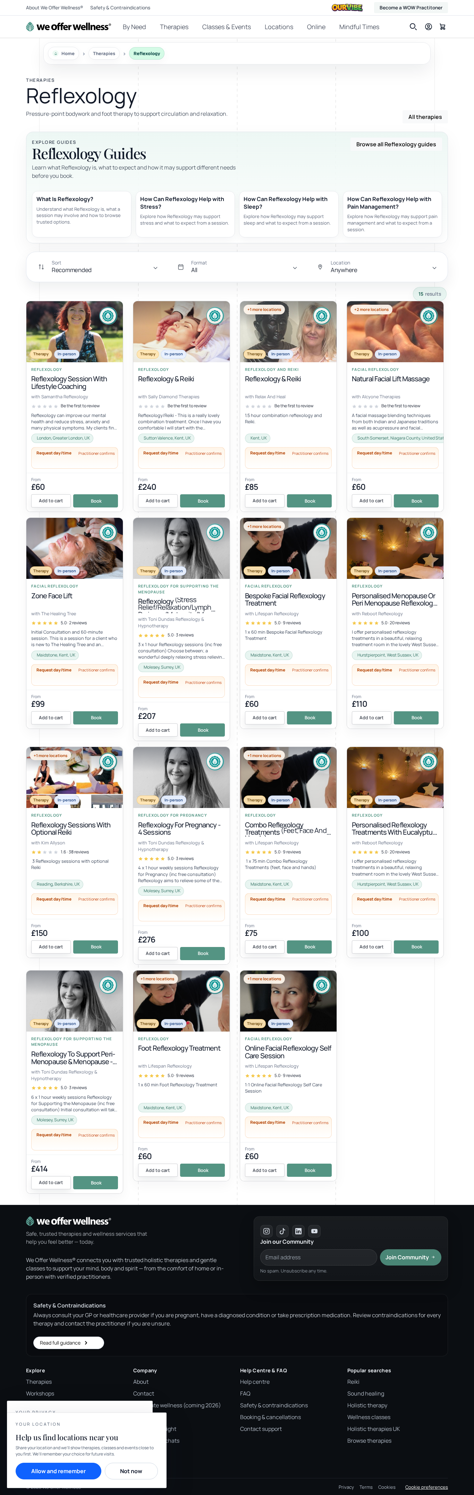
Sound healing (365, 1393)
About (141, 1381)
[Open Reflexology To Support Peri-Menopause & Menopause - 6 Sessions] (74, 1082)
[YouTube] (314, 1231)
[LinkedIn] (298, 1231)
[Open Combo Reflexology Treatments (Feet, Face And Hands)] (288, 852)
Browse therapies (369, 1440)
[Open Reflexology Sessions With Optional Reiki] (74, 852)
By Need (134, 27)
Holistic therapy (367, 1405)
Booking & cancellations (270, 1417)
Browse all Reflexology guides (396, 144)
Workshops (40, 1393)
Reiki (353, 1381)
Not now (131, 1471)
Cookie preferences (426, 1487)
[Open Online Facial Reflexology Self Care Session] (288, 1076)
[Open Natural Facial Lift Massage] (395, 406)
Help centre (255, 1381)
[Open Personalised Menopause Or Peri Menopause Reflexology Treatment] (395, 623)
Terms (366, 1487)
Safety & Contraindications (120, 8)
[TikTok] (282, 1231)
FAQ (245, 1393)
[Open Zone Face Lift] (74, 623)
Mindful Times (359, 27)
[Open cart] (442, 26)
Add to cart (51, 500)
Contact (143, 1393)
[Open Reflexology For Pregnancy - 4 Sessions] (181, 855)
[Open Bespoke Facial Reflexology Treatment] (288, 623)
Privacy (346, 1487)
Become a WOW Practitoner (411, 8)
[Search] (413, 27)
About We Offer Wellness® (54, 8)
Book (96, 501)
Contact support (261, 1429)
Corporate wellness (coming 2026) (177, 1405)
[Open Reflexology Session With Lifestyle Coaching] (74, 406)
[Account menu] (428, 27)
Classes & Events (226, 27)
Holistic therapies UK (373, 1429)
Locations (279, 27)
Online (316, 27)
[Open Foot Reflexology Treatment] (181, 1076)
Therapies (174, 27)
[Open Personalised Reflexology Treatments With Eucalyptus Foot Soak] (395, 852)
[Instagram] (266, 1231)
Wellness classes (368, 1417)
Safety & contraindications (274, 1405)
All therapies (425, 117)
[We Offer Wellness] (68, 27)
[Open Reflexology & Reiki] (181, 406)
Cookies (387, 1487)
